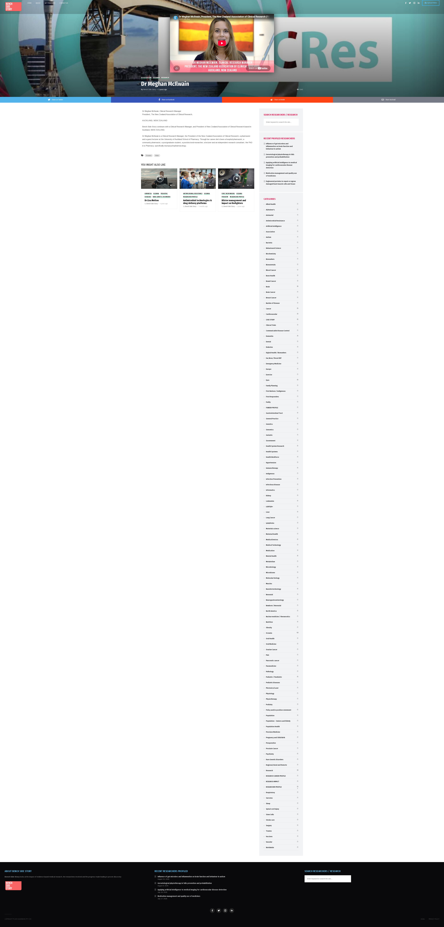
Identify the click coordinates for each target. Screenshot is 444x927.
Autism (268, 237)
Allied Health (271, 204)
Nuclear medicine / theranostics (278, 617)
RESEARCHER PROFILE (190, 197)
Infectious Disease (273, 485)
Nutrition (269, 622)
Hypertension (271, 463)
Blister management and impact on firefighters (234, 202)
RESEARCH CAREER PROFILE (276, 776)
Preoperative (271, 743)
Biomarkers (270, 259)
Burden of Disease (273, 303)
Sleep (268, 803)
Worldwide (270, 847)
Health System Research (275, 446)
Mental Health (271, 556)
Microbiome (270, 573)
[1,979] (159, 178)
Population (270, 715)
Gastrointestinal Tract (274, 413)
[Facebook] (406, 3)
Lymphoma (270, 523)
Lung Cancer (270, 518)
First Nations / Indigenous (275, 391)
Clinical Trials (271, 325)
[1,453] (236, 178)
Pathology (270, 672)
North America (271, 611)
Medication (270, 551)
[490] (198, 178)
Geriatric (269, 435)
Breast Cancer (271, 298)
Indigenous (270, 474)
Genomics (269, 430)
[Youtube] (414, 3)
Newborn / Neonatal (273, 606)
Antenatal (269, 215)
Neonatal (269, 595)
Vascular (269, 842)
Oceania (156, 78)
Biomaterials (271, 265)
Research (165, 78)
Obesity (269, 628)
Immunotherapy (272, 468)
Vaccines (269, 836)
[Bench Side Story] (13, 7)
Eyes (267, 380)
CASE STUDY (270, 320)
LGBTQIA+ (269, 507)
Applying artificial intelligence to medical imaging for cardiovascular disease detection (281, 165)
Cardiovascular (271, 314)
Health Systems (272, 452)
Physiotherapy (271, 699)
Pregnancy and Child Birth (275, 737)
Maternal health (272, 534)
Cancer (268, 309)
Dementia (148, 193)
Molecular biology (272, 578)
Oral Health (270, 639)
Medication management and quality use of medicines (179, 896)
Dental (268, 342)
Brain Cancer (270, 292)
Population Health (273, 726)
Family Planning (272, 386)
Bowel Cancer (271, 281)
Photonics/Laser (272, 688)
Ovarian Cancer (271, 650)
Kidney (268, 496)
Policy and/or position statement (278, 710)
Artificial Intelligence (273, 226)
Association (146, 78)
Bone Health (270, 276)
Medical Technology (273, 545)
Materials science (272, 529)
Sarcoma (269, 798)
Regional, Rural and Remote (276, 765)
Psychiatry (270, 754)
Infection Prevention (273, 479)
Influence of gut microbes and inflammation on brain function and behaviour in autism (279, 146)
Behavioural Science (273, 248)
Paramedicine (271, 666)
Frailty (268, 402)
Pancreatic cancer (272, 661)
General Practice (272, 419)
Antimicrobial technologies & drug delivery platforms (197, 202)
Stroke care (270, 820)
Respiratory (270, 792)
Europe (268, 369)
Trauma (269, 831)
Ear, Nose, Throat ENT (274, 358)
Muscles (269, 584)
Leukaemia (270, 501)
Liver (268, 512)
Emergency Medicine (273, 364)
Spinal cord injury (272, 809)
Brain (268, 287)
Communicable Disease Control (277, 331)
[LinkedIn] (418, 3)
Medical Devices (272, 540)
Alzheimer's (270, 210)
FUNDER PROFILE (272, 408)
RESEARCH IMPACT (272, 781)
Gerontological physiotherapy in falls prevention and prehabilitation (185, 883)
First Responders (228, 193)
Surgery (269, 825)
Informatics (270, 490)
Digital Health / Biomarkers (276, 353)
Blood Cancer (271, 270)
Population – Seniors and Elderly (278, 721)
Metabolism (270, 562)
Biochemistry (271, 254)
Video (157, 155)
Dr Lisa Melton (152, 200)
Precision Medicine (273, 732)
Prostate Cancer (272, 748)
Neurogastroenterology (275, 600)
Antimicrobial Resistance (192, 193)
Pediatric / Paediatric (274, 677)
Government (270, 441)
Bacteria (269, 243)
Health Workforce (272, 457)
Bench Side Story (149, 89)
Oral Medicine (271, 644)
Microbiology (271, 567)
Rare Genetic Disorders (161, 197)
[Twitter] (410, 3)
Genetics (269, 424)
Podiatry (225, 197)
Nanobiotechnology (273, 589)
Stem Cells (270, 814)
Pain (267, 655)
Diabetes (269, 347)
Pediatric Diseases (273, 683)
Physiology (270, 694)
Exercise (269, 375)
